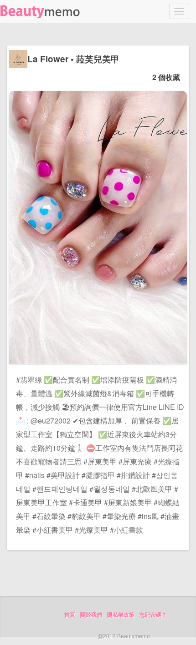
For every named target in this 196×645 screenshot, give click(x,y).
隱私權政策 (120, 615)
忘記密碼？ (153, 615)
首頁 (69, 615)
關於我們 (91, 615)
